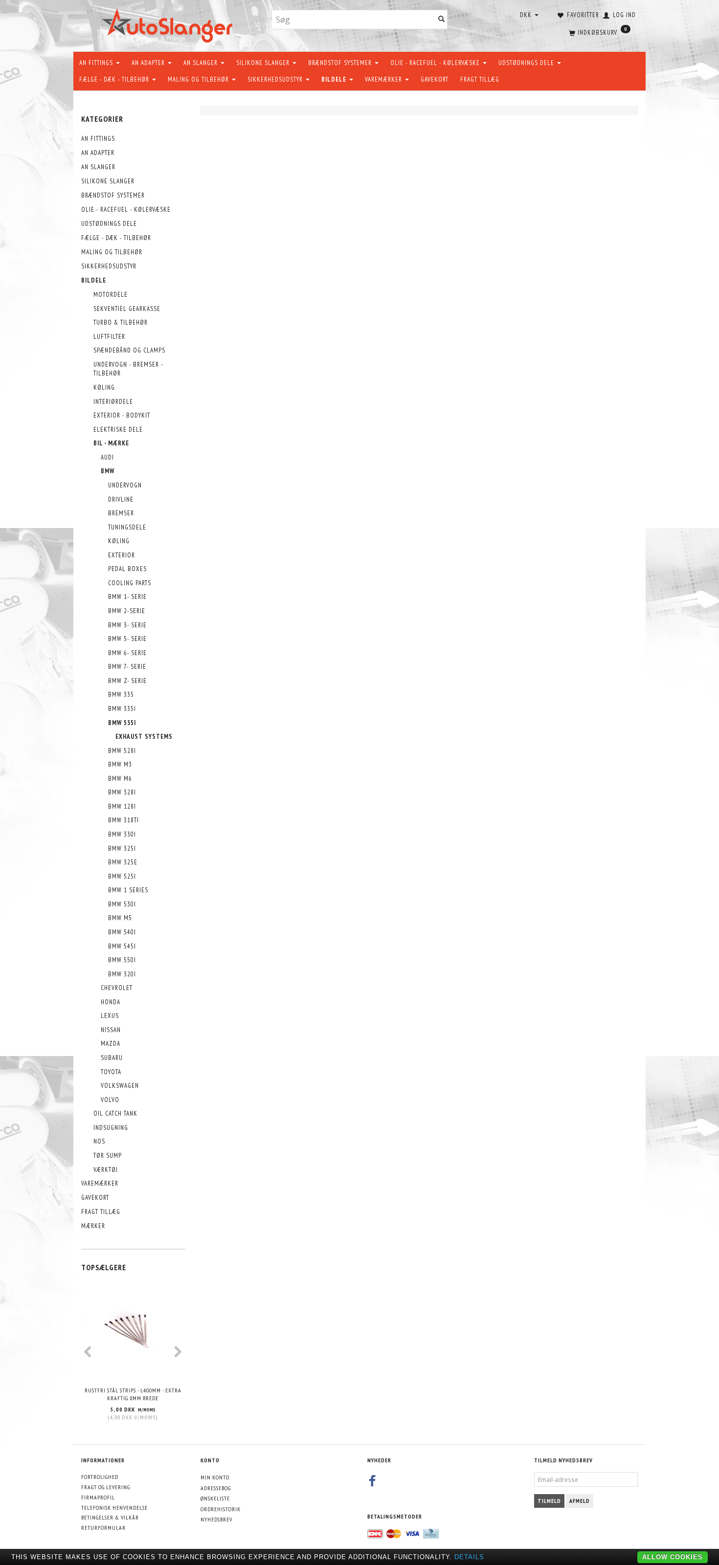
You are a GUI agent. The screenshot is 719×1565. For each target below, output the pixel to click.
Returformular (103, 1527)
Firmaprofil (98, 1497)
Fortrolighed (99, 1476)
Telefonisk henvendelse (114, 1507)
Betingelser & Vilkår (110, 1517)
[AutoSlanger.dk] (169, 23)
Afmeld (579, 1500)
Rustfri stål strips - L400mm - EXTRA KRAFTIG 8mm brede (133, 1394)
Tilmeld (549, 1500)
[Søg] (441, 19)
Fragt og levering (105, 1487)
